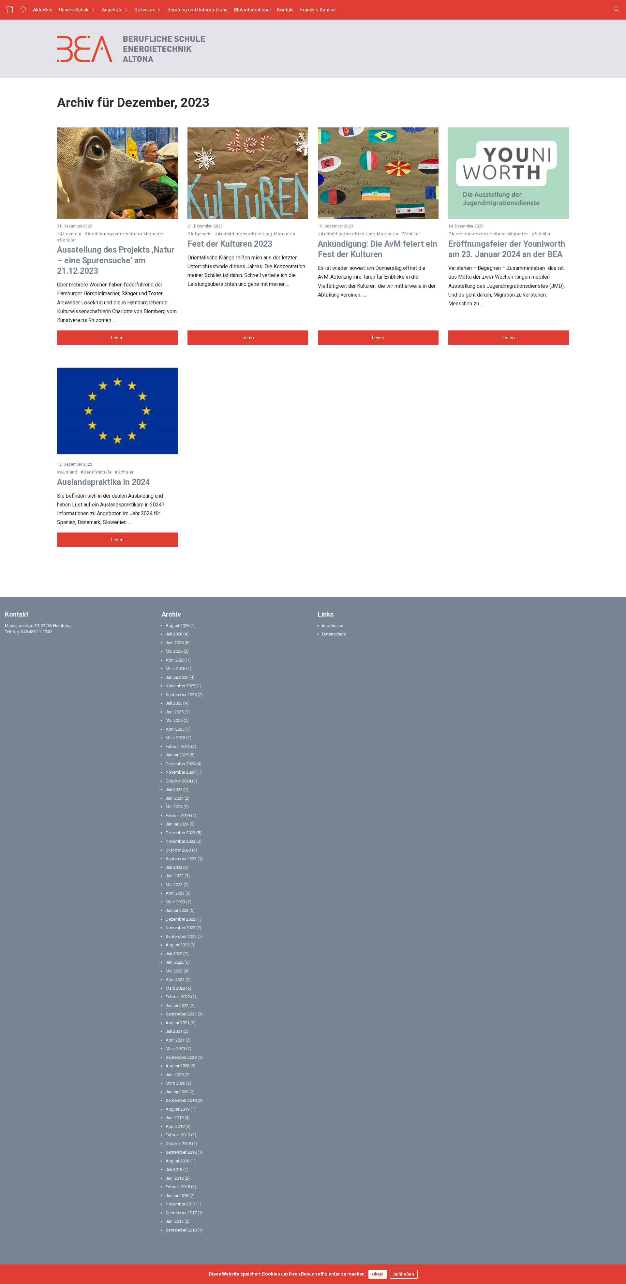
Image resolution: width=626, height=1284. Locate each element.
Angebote (112, 10)
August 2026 (177, 625)
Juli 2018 (174, 1169)
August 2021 (177, 1022)
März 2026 (175, 668)
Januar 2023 (177, 910)
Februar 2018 (178, 1186)
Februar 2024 (178, 815)
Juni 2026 (175, 642)
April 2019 (175, 1126)
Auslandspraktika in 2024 (103, 482)
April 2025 (175, 729)
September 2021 (181, 1014)
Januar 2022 (177, 1005)
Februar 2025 (178, 746)
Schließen (403, 1274)
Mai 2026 (174, 651)
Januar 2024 (177, 824)
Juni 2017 (175, 1221)
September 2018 (181, 1152)
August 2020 (177, 1065)
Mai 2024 (174, 806)
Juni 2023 (175, 875)
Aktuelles (42, 10)
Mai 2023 (174, 884)
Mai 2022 (174, 971)
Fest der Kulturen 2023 (229, 244)
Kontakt (285, 10)
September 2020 (181, 1057)
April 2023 (175, 893)
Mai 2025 (174, 720)
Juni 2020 (175, 1074)
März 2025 (175, 737)
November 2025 (180, 685)
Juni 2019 (175, 1117)
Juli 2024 (174, 789)
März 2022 (175, 988)
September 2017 (181, 1212)
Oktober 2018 (178, 1143)
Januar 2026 (177, 677)
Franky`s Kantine (318, 10)
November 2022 (180, 927)
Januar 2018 (177, 1195)
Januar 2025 (177, 754)
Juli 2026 (174, 634)
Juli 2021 (174, 1031)
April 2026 (175, 660)
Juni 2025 (175, 711)
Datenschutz (334, 634)
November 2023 (180, 841)
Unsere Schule (74, 10)
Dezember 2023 (180, 832)
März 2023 (175, 901)
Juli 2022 (174, 953)
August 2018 (177, 1161)
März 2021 (175, 1048)
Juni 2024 (175, 798)
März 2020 (175, 1083)
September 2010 (181, 1230)
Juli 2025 (174, 703)
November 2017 (180, 1204)
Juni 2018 (175, 1178)
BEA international (252, 10)
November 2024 (180, 772)
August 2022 (177, 944)
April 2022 (175, 979)
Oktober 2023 (178, 850)
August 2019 (177, 1109)
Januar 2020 (177, 1091)
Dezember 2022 (180, 919)
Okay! (377, 1274)
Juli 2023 (174, 867)
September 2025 (181, 694)
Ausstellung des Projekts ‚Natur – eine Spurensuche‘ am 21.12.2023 (115, 260)
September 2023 (181, 858)
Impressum (332, 625)
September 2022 (181, 936)
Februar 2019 (178, 1134)
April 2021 (175, 1040)
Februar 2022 (178, 996)
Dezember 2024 (180, 763)
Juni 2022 (175, 962)
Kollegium (145, 10)
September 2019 (181, 1100)
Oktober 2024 (178, 781)
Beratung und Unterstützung (198, 10)
